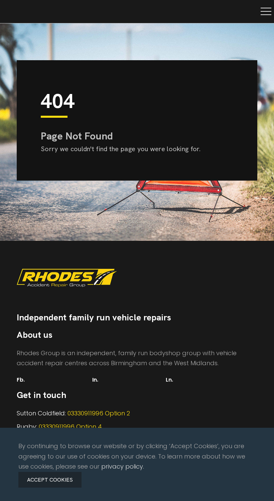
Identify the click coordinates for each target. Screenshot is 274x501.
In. (95, 380)
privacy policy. (122, 466)
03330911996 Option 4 (70, 426)
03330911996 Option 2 (98, 413)
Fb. (21, 380)
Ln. (169, 380)
